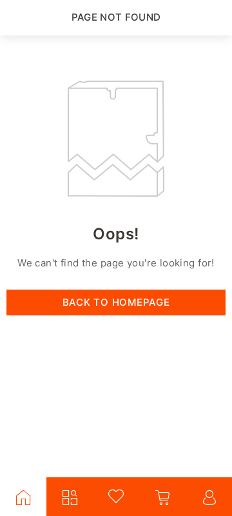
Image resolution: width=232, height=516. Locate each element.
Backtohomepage (116, 302)
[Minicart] (162, 496)
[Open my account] (209, 496)
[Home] (23, 496)
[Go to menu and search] (69, 496)
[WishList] (116, 496)
